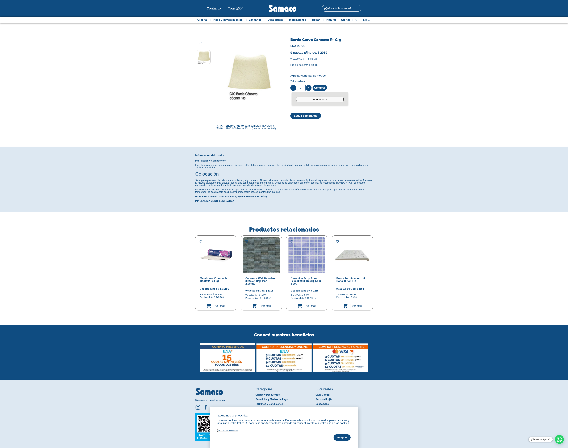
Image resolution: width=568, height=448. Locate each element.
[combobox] (341, 8)
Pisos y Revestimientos (228, 19)
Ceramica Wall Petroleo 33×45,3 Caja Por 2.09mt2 (260, 281)
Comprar (319, 87)
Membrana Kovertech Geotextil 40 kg (213, 279)
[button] (197, 355)
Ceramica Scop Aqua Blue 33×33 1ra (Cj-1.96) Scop (306, 281)
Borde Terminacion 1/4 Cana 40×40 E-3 (350, 279)
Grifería (202, 19)
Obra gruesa (275, 19)
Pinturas (331, 19)
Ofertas (345, 19)
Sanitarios (255, 19)
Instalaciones (297, 19)
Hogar (316, 19)
